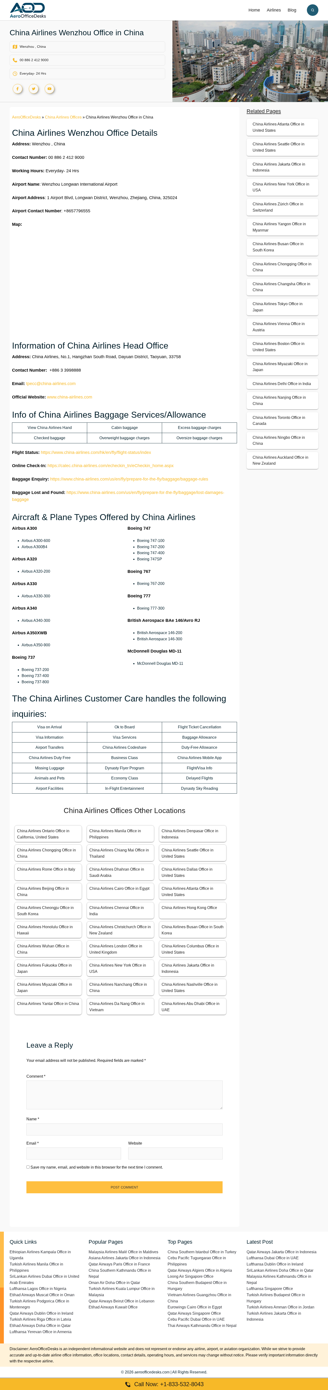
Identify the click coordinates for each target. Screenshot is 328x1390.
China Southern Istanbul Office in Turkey (202, 1252)
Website (135, 1143)
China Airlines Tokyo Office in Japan (278, 307)
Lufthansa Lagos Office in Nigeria (38, 1289)
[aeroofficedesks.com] (28, 10)
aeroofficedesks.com (152, 1372)
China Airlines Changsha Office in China (281, 287)
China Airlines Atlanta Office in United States (278, 127)
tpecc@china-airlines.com (51, 383)
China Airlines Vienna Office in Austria (279, 327)
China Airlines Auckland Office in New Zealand (280, 460)
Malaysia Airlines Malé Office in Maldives (123, 1252)
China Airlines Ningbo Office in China (279, 440)
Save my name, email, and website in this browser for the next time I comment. (96, 1167)
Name (32, 1119)
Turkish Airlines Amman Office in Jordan (280, 1307)
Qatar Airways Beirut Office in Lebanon (121, 1301)
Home (254, 10)
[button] (312, 10)
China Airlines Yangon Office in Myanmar (279, 227)
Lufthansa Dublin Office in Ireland (275, 1264)
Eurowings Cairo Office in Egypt (195, 1307)
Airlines (274, 10)
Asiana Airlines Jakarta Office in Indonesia (124, 1258)
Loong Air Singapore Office (190, 1276)
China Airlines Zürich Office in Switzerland (278, 207)
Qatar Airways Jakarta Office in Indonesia (281, 1252)
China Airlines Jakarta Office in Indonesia (279, 167)
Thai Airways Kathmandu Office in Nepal (202, 1326)
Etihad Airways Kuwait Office (113, 1307)
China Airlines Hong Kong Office (189, 908)
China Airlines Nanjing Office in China (279, 400)
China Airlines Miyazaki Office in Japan (280, 367)
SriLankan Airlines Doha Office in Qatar (280, 1270)
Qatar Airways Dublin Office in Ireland (41, 1313)
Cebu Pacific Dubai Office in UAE (196, 1319)
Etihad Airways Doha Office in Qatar (40, 1326)
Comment (35, 1076)
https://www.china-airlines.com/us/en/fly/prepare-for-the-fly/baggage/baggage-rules (129, 479)
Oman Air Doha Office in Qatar (114, 1283)
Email (32, 1143)
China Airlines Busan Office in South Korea (278, 247)
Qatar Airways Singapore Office (194, 1313)
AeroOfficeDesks (26, 117)
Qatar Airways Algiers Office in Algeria (200, 1270)
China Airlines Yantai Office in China (48, 1004)
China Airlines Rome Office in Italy (46, 869)
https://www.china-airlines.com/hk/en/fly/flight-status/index (96, 452)
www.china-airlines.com (69, 397)
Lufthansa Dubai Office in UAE (273, 1258)
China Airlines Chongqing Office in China (282, 267)
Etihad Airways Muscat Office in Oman (42, 1295)
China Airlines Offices (63, 117)
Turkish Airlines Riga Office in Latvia (40, 1319)
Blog (292, 10)
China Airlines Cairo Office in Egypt (119, 888)
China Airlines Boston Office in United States (278, 347)
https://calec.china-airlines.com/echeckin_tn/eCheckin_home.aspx (111, 465)
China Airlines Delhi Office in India (282, 384)
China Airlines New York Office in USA (281, 187)
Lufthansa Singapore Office (270, 1289)
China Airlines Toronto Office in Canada (279, 421)
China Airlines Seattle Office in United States (278, 147)
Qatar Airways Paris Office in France (119, 1264)
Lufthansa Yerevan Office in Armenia (41, 1332)
